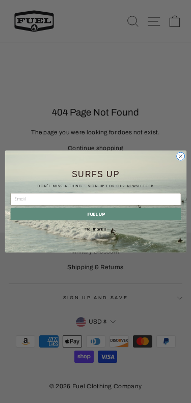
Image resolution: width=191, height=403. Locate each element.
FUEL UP (95, 214)
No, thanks (95, 229)
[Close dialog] (180, 156)
